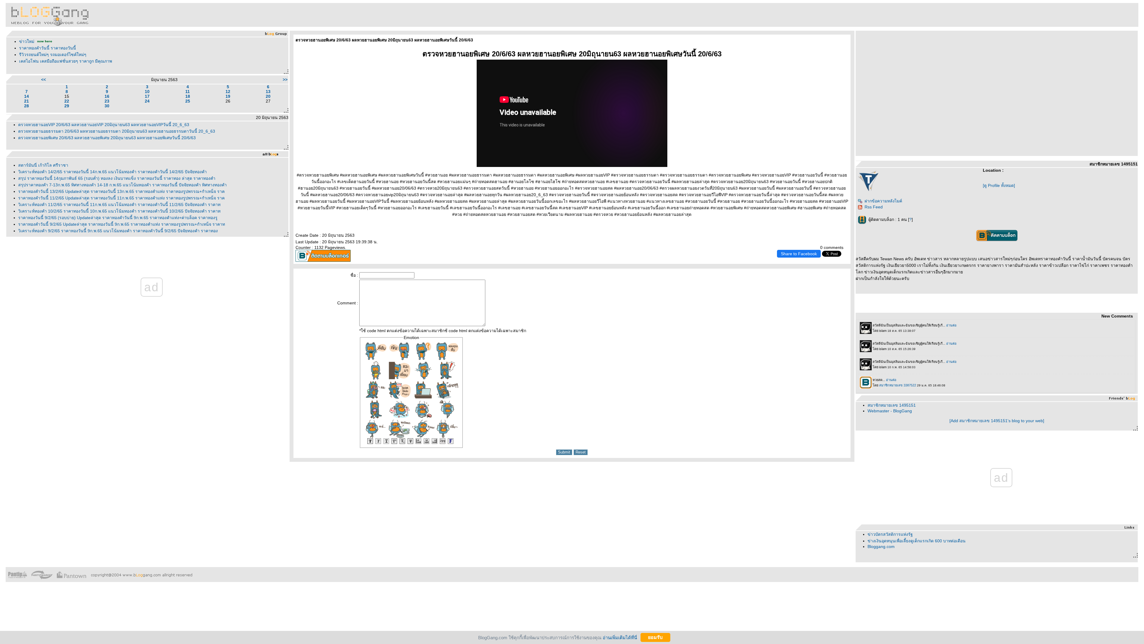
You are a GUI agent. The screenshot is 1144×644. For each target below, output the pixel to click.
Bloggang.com (881, 546)
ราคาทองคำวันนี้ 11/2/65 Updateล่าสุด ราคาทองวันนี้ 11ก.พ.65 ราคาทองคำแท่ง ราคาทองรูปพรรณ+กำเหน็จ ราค (121, 198)
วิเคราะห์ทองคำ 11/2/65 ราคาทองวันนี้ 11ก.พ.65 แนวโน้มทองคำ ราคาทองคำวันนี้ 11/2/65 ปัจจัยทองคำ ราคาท (119, 204)
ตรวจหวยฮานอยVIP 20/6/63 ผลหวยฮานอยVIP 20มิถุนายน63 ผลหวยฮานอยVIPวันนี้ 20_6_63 (103, 124)
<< (43, 79)
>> (285, 79)
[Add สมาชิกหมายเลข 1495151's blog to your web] (996, 420)
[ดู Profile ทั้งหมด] (999, 185)
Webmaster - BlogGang (890, 410)
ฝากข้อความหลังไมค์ (883, 201)
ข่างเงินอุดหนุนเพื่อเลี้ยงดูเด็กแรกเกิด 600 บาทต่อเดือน (917, 540)
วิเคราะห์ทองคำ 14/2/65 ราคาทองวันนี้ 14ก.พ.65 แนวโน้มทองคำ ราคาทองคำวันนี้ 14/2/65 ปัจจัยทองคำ (112, 171)
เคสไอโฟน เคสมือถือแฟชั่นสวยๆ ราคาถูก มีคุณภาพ (65, 61)
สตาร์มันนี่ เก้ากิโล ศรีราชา (43, 165)
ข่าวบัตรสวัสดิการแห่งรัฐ (890, 534)
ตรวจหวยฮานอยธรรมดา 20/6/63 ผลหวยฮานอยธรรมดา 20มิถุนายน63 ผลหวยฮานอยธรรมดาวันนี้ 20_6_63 (116, 131)
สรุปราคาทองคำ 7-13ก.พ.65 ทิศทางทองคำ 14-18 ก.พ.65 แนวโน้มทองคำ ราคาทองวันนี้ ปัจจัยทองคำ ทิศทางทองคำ (122, 184)
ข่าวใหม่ (26, 41)
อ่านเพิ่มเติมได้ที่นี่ (620, 637)
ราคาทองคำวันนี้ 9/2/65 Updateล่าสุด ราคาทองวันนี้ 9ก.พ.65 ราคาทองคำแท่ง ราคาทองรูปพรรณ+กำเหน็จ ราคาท (121, 224)
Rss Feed (874, 207)
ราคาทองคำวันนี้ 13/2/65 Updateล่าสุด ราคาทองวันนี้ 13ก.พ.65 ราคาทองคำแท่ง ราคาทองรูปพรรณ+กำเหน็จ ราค (121, 191)
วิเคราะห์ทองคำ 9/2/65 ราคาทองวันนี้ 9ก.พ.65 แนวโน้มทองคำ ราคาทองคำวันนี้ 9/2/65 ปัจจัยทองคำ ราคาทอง (118, 230)
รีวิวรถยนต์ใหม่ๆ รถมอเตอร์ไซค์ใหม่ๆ (52, 54)
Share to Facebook (799, 253)
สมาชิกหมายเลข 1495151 (892, 405)
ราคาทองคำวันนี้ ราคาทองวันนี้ (47, 48)
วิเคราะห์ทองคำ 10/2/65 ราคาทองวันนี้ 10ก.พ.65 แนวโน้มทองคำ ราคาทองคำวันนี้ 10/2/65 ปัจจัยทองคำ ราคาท (119, 211)
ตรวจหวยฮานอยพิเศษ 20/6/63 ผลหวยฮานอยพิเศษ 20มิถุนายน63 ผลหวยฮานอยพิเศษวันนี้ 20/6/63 (107, 137)
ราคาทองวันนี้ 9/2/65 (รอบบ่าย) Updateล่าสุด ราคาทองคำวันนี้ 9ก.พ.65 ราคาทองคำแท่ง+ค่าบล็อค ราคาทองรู (117, 217)
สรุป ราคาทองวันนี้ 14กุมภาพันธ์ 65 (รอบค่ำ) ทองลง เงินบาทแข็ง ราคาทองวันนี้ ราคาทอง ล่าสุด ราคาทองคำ (116, 178)
